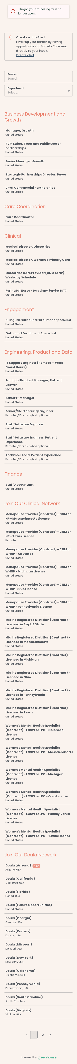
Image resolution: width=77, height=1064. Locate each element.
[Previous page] (26, 1035)
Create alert (25, 55)
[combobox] (7, 93)
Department (15, 88)
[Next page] (50, 1035)
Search (12, 74)
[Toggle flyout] (69, 91)
